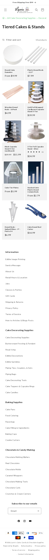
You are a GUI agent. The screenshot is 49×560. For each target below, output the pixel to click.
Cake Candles (11, 392)
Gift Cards (10, 296)
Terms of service (18, 550)
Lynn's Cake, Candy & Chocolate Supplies (27, 542)
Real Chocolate (12, 463)
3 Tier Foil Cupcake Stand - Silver (35, 148)
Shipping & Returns (14, 302)
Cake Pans (10, 409)
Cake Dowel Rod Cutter (34, 228)
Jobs (7, 283)
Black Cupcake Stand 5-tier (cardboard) (11, 149)
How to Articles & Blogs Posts (19, 320)
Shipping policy (34, 550)
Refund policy (26, 546)
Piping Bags (10, 374)
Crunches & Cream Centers (18, 494)
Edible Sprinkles (12, 362)
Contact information (26, 554)
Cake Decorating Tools (16, 380)
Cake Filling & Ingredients (17, 428)
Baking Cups (11, 434)
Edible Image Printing (15, 259)
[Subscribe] (38, 511)
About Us (9, 271)
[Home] (3, 18)
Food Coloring (11, 415)
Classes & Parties (13, 290)
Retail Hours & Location (16, 277)
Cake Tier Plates (12, 188)
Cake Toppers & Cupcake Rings (20, 386)
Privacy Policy (11, 308)
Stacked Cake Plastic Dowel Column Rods (33, 190)
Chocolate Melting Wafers (17, 457)
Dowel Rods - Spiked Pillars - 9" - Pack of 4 (12, 229)
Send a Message (12, 265)
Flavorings (10, 422)
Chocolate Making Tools (16, 481)
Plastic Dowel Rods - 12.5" (35, 71)
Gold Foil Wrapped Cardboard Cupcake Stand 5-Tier (35, 109)
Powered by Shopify (11, 546)
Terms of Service (13, 314)
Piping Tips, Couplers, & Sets (18, 368)
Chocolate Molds (13, 469)
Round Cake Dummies (10, 71)
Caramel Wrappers (14, 475)
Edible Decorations (14, 356)
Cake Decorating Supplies (17, 337)
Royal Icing (10, 349)
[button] (5, 10)
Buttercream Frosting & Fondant (20, 343)
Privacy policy (40, 546)
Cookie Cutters (12, 440)
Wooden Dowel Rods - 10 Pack (11, 108)
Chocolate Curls (12, 488)
